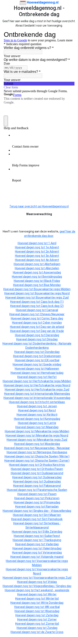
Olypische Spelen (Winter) (52, 456)
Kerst (52, 410)
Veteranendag (52, 552)
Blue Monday (52, 285)
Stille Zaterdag (52, 531)
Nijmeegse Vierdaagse (52, 452)
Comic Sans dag (52, 318)
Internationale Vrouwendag (52, 398)
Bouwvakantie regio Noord (52, 293)
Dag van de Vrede (52, 331)
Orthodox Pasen (52, 469)
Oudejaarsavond (52, 473)
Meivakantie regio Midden (52, 431)
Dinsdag (52, 339)
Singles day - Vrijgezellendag (52, 510)
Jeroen (52, 406)
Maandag (52, 427)
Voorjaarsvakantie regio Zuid (52, 577)
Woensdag (52, 611)
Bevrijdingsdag (52, 276)
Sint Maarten (52, 515)
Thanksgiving (52, 540)
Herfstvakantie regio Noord (52, 385)
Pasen (52, 494)
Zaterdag (52, 615)
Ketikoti (52, 414)
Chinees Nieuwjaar (52, 314)
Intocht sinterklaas (52, 402)
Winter (52, 594)
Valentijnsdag (52, 548)
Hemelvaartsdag (52, 372)
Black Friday (52, 280)
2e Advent (52, 251)
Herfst (52, 377)
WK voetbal (52, 607)
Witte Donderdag (52, 602)
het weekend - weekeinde (52, 590)
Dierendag (52, 335)
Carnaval (52, 310)
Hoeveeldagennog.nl (42, 2)
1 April (52, 243)
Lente (52, 423)
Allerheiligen (52, 264)
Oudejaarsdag (52, 477)
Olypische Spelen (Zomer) (52, 460)
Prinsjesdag (52, 502)
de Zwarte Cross (52, 632)
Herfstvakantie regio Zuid (52, 389)
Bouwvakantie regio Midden (52, 289)
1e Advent (52, 247)
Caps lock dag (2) (52, 306)
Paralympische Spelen (52, 489)
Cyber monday (52, 322)
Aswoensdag (52, 272)
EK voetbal (52, 360)
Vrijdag (52, 581)
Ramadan (52, 506)
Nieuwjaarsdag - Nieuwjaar (52, 448)
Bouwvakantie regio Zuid (52, 297)
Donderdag (52, 352)
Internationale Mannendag (52, 393)
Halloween (52, 368)
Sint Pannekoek (52, 519)
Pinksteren (52, 498)
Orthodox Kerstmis (52, 464)
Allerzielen (52, 268)
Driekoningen (52, 356)
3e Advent (52, 255)
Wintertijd (52, 598)
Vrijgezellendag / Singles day (52, 586)
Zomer (52, 619)
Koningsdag (52, 418)
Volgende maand (52, 556)
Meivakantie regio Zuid (52, 439)
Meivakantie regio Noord (52, 435)
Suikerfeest (52, 535)
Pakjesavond (52, 485)
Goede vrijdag (52, 364)
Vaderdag (52, 544)
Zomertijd (52, 623)
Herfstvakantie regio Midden (52, 381)
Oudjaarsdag (52, 481)
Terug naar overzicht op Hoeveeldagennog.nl (39, 206)
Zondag (52, 627)
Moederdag (52, 444)
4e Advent (52, 260)
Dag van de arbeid (52, 326)
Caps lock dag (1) (52, 301)
